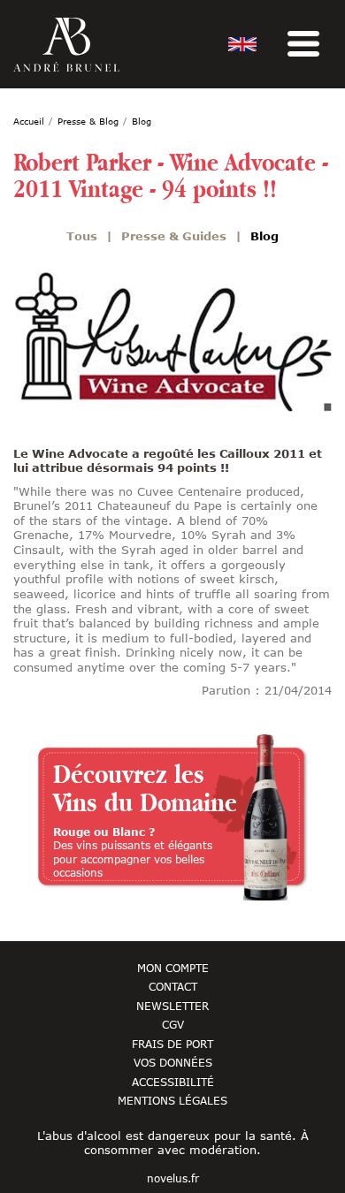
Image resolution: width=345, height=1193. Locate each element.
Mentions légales (172, 1100)
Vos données (173, 1062)
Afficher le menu (303, 44)
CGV (173, 1024)
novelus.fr (173, 1179)
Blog (264, 236)
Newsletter (172, 1005)
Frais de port (172, 1043)
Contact (173, 986)
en (242, 44)
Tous (81, 236)
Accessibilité (173, 1081)
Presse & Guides (173, 236)
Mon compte (173, 967)
